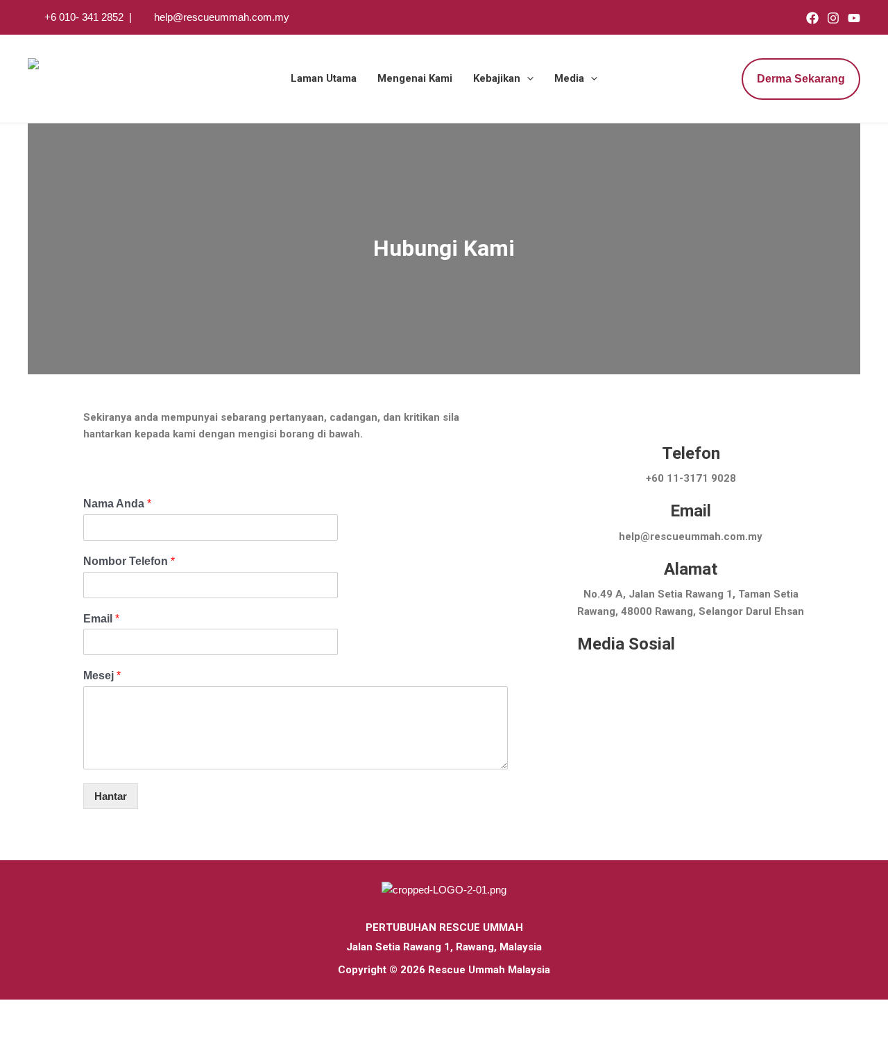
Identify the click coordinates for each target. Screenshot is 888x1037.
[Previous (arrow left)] (14, 1030)
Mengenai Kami (414, 78)
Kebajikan (496, 78)
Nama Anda (117, 503)
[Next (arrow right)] (44, 1030)
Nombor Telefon (129, 561)
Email (101, 619)
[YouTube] (854, 18)
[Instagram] (833, 18)
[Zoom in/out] (14, 1011)
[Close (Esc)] (105, 1011)
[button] (526, 79)
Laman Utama (324, 78)
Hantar (110, 796)
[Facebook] (812, 18)
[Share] (75, 1011)
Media (569, 78)
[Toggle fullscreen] (44, 1011)
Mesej (102, 675)
